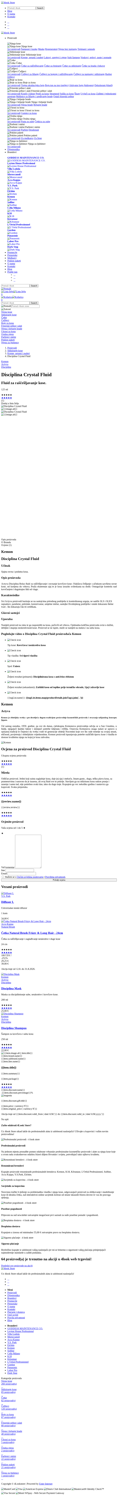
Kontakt (11, 16)
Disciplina (6, 367)
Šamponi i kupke (29, 49)
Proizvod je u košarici (55, 490)
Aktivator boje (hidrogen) (81, 85)
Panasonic (12, 1367)
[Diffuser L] (7, 893)
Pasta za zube (27, 121)
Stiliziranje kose (15, 350)
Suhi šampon (73, 57)
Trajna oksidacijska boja (32, 85)
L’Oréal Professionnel (18, 1362)
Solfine (10, 1350)
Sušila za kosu (67, 93)
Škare (77, 93)
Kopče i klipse (28, 93)
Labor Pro (12, 1370)
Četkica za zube (42, 121)
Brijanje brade (40, 104)
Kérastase (12, 1359)
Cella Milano (13, 1353)
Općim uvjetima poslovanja (30, 877)
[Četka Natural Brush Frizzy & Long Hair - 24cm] (26, 921)
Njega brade (27, 104)
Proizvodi (12, 348)
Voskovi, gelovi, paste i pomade (96, 57)
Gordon (11, 1364)
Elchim (10, 1345)
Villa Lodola (13, 1334)
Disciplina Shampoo (14, 1028)
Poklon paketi (14, 260)
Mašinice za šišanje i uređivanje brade (34, 96)
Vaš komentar (7, 867)
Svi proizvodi (13, 49)
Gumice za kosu (29, 113)
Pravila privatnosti (16, 1317)
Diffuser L (7, 902)
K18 (9, 1356)
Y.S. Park (5, 896)
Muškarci (11, 258)
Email (4, 873)
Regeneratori (51, 49)
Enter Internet (45, 1483)
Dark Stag (12, 1373)
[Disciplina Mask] (10, 974)
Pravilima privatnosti (55, 877)
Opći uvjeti (12, 1315)
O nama (11, 14)
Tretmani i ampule (86, 49)
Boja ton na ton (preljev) (57, 85)
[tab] (59, 312)
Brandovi (11, 1298)
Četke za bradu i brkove (93, 66)
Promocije (12, 252)
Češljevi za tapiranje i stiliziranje (89, 74)
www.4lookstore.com (42, 532)
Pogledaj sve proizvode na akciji (17, 1265)
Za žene (38, 138)
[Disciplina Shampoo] (12, 1013)
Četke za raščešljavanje (32, 66)
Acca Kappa (7, 924)
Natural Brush (8, 927)
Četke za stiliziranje (71, 66)
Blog (9, 11)
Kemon (4, 361)
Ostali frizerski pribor (63, 96)
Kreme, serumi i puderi (32, 57)
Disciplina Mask (11, 988)
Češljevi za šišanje (30, 74)
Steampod (54, 93)
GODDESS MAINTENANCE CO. (25, 1328)
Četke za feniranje (53, 66)
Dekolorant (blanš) (103, 85)
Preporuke (12, 255)
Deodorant (34, 130)
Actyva (4, 364)
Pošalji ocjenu (59, 880)
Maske (41, 49)
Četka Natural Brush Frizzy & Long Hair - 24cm (32, 933)
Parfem (24, 130)
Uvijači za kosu (88, 93)
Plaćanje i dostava (16, 1312)
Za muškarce (27, 138)
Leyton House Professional (20, 1331)
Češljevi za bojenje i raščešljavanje (56, 74)
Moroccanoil (13, 1336)
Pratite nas (12, 272)
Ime (3, 870)
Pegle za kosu (42, 93)
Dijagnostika (13, 149)
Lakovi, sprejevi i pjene (55, 57)
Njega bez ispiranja (67, 49)
